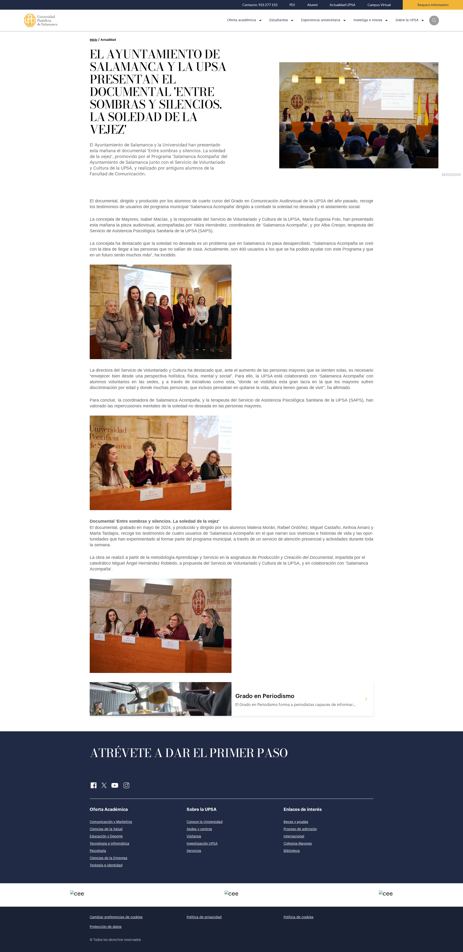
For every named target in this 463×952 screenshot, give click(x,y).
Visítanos (194, 836)
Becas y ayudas (296, 822)
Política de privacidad (204, 917)
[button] (434, 20)
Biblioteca (292, 851)
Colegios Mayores (298, 843)
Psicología (98, 851)
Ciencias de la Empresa (108, 858)
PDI (292, 5)
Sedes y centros (199, 829)
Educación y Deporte (106, 836)
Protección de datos (106, 927)
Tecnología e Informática (109, 843)
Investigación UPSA (202, 843)
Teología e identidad (106, 865)
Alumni (312, 5)
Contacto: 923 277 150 (259, 5)
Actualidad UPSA (342, 5)
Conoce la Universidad (205, 822)
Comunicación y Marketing (111, 822)
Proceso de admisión (300, 829)
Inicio (93, 39)
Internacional (294, 836)
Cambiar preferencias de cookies (116, 917)
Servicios (194, 851)
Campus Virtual (379, 5)
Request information (433, 5)
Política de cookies (298, 917)
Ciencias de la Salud (106, 829)
